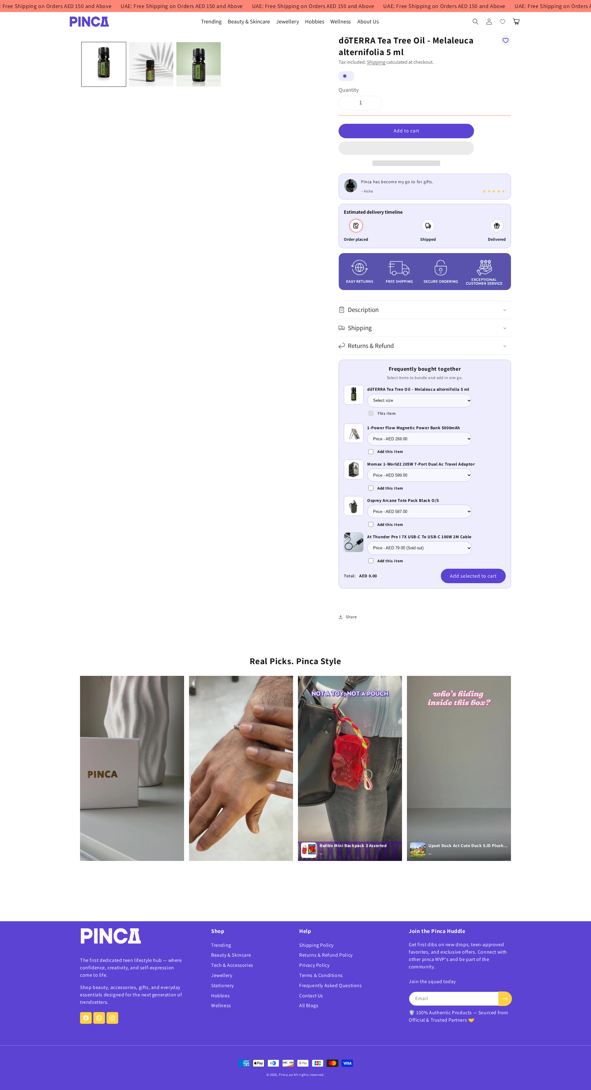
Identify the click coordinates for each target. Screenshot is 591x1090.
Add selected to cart (473, 576)
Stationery (222, 985)
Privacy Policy (314, 965)
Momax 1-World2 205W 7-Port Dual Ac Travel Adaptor (421, 464)
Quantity (349, 89)
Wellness (221, 1005)
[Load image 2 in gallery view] (151, 64)
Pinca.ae (286, 1074)
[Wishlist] (502, 21)
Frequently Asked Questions (330, 985)
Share (351, 617)
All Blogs (308, 1005)
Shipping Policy (316, 945)
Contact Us (311, 995)
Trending (221, 945)
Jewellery (221, 975)
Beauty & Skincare (231, 955)
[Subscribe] (505, 998)
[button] (406, 148)
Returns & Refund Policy (326, 955)
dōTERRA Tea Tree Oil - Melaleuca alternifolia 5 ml (418, 389)
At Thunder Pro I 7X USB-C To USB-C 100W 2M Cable (419, 536)
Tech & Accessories (232, 965)
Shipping (376, 62)
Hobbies (220, 995)
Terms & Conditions (321, 975)
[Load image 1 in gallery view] (104, 64)
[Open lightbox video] (132, 768)
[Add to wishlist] (505, 40)
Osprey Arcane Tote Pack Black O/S (403, 500)
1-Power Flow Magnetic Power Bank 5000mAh (413, 427)
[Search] (475, 21)
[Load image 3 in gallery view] (198, 64)
